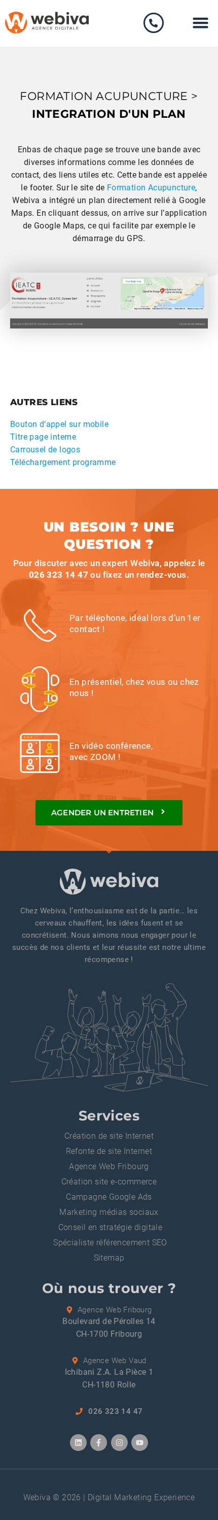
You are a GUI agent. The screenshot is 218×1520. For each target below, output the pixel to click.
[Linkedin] (78, 1442)
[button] (200, 23)
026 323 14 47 (58, 575)
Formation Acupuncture (151, 187)
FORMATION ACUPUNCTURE (104, 96)
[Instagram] (119, 1442)
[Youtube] (139, 1442)
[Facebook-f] (98, 1442)
